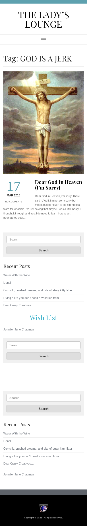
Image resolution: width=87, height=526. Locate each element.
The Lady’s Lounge (43, 19)
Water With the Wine (16, 275)
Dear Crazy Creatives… (18, 305)
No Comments (13, 201)
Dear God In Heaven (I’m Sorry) (58, 185)
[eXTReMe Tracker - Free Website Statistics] (43, 508)
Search (44, 250)
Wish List (43, 317)
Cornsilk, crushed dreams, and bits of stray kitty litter (37, 290)
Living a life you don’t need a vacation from (31, 298)
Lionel (7, 282)
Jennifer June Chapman (18, 329)
